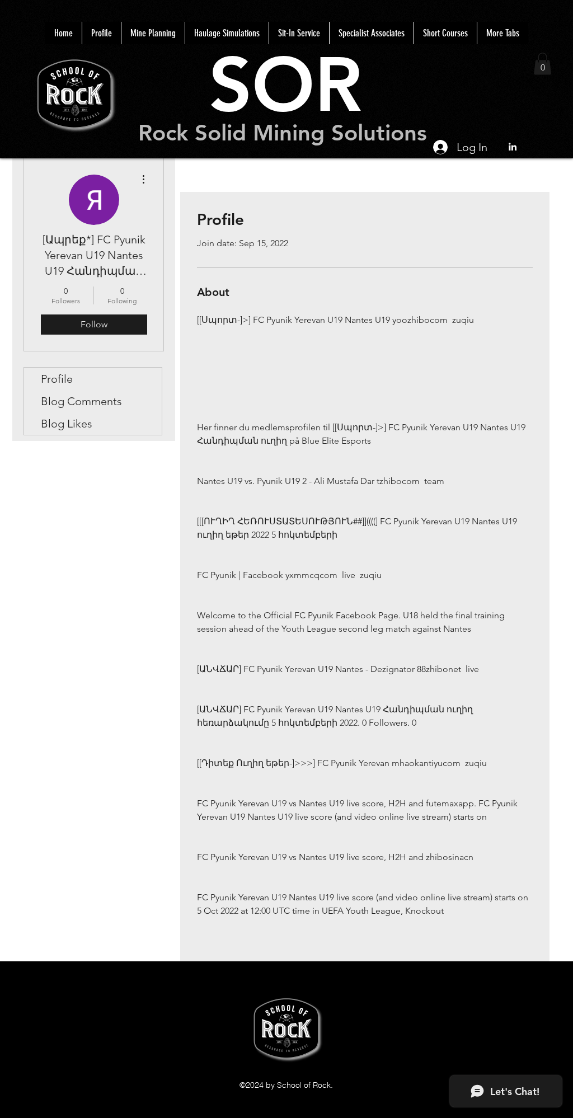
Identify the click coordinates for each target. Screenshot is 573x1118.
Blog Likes (66, 423)
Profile (57, 379)
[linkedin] (512, 146)
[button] (542, 63)
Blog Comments (81, 401)
